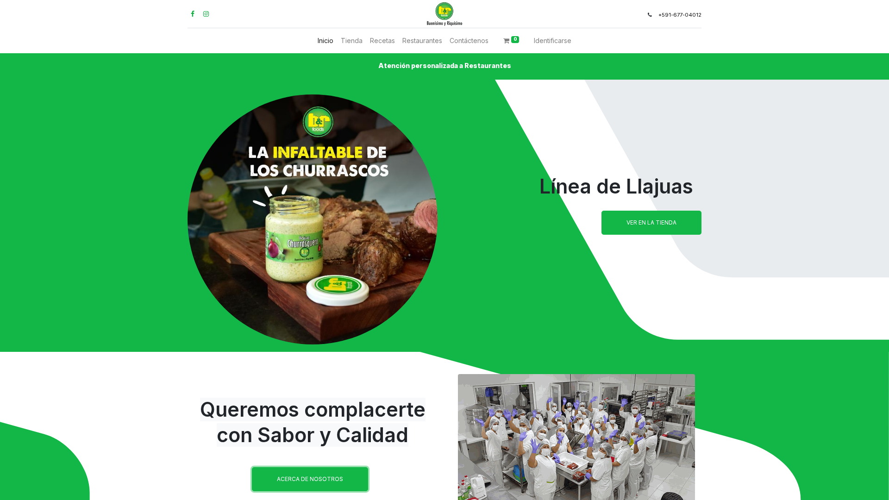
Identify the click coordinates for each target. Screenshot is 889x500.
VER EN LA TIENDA (651, 222)
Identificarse (552, 40)
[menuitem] (325, 40)
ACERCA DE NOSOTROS (310, 478)
